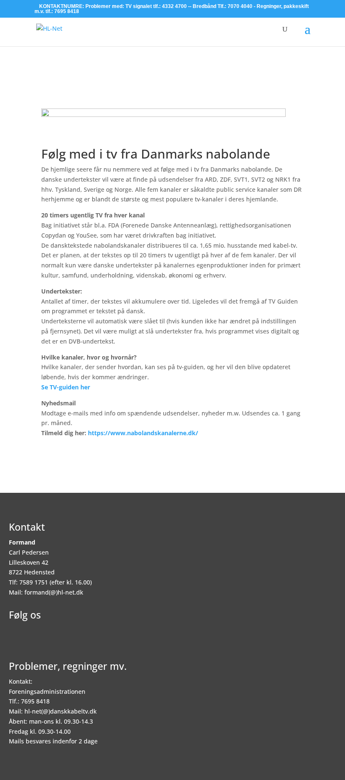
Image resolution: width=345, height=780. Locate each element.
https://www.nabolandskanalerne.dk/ (143, 433)
